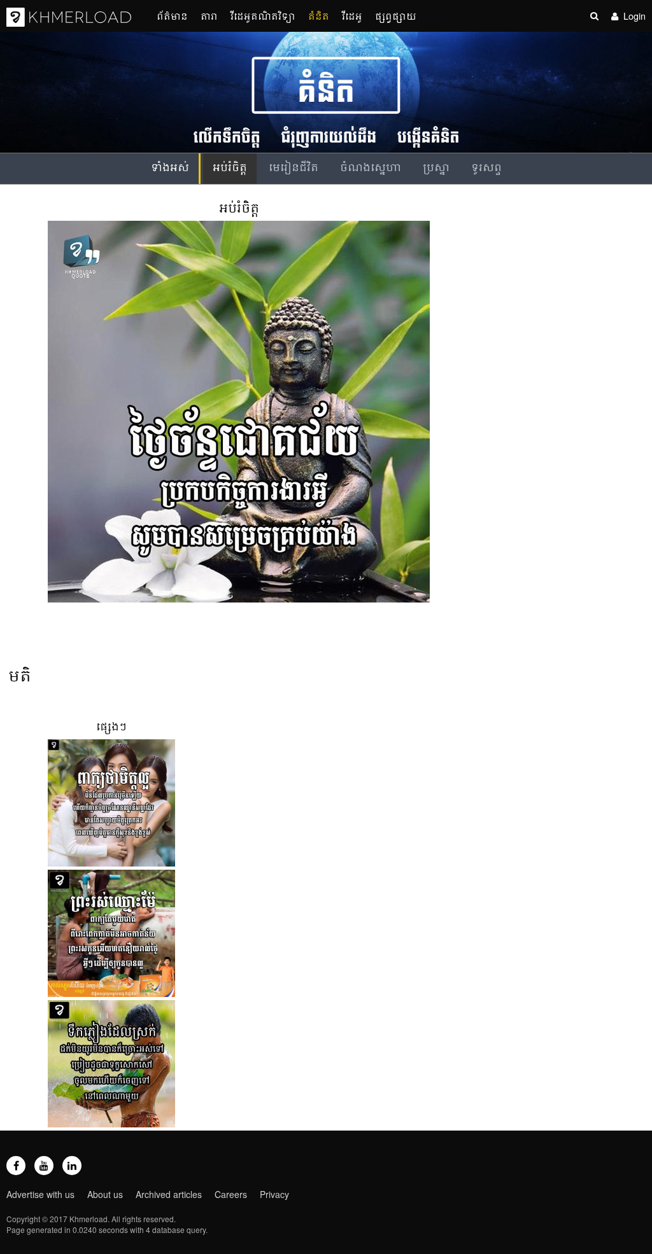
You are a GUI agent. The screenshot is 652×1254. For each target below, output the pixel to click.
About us (105, 1194)
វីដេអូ (352, 15)
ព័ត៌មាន (172, 15)
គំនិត (318, 15)
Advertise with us (40, 1194)
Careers (231, 1194)
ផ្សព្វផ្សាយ (395, 15)
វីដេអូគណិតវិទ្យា (262, 15)
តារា (209, 15)
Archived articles (169, 1194)
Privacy (274, 1194)
